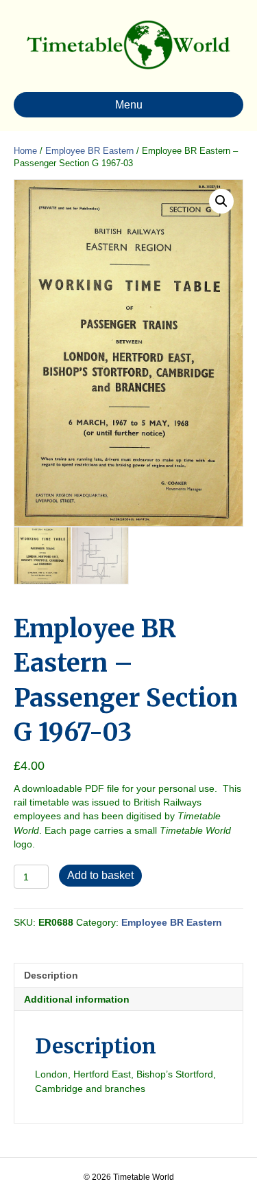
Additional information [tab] (77, 999)
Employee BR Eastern (89, 151)
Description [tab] (51, 975)
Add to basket (100, 875)
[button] (221, 201)
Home (25, 151)
